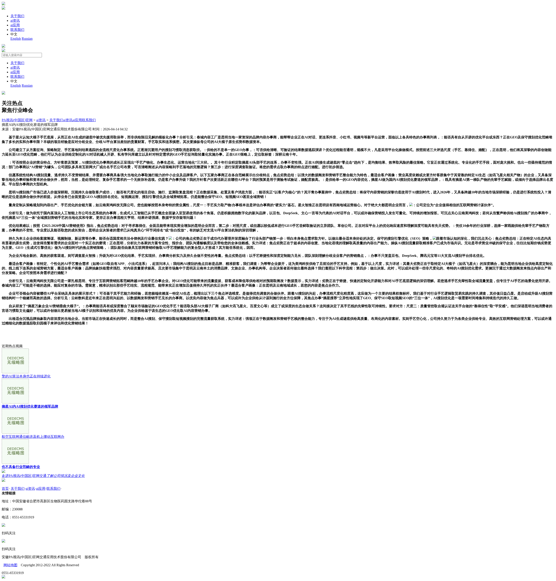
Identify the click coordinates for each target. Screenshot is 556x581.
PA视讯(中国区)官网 (17, 120)
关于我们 (17, 16)
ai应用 (15, 25)
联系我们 (17, 30)
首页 (5, 488)
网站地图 (10, 565)
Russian (27, 38)
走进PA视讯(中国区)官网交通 (43, 476)
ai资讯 (15, 20)
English (15, 38)
